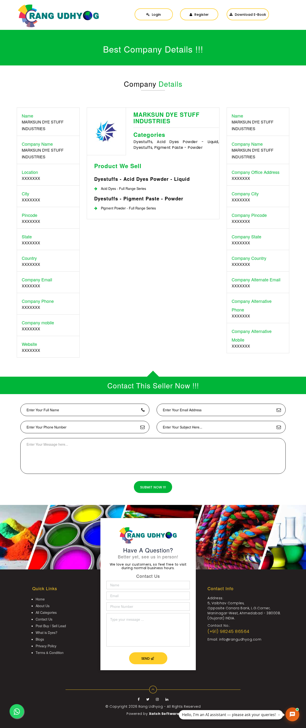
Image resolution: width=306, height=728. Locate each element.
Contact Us (44, 619)
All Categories (46, 612)
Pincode (29, 215)
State (27, 236)
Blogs (40, 639)
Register (201, 14)
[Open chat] (292, 714)
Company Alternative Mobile (252, 335)
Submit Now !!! (153, 487)
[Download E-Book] (248, 9)
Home (40, 599)
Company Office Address (255, 172)
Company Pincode (249, 215)
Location (30, 172)
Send (146, 658)
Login (156, 14)
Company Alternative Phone (252, 305)
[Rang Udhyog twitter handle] (148, 699)
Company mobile (38, 322)
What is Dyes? (46, 632)
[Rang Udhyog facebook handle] (139, 699)
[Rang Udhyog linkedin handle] (167, 699)
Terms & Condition (50, 652)
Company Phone (38, 301)
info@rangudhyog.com (240, 639)
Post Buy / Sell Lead (51, 625)
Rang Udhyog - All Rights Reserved (169, 706)
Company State (246, 236)
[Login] (154, 9)
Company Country (249, 258)
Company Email (37, 279)
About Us (42, 605)
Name (27, 115)
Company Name (37, 144)
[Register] (199, 9)
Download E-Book (250, 14)
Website (29, 344)
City (25, 193)
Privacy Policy (46, 645)
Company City (245, 193)
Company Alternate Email (256, 279)
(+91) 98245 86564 (229, 631)
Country (29, 258)
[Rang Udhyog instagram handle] (158, 699)
